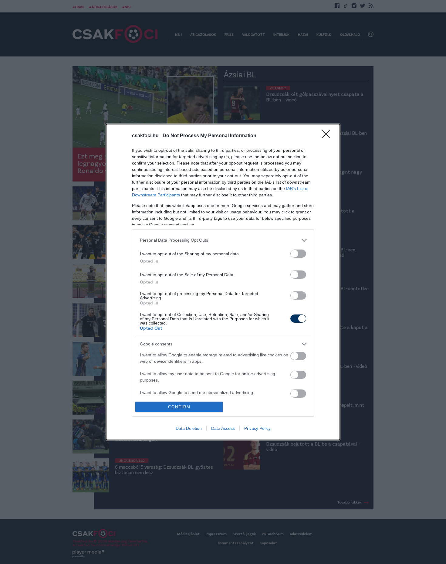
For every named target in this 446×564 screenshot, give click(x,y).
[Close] (328, 136)
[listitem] (223, 240)
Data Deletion (189, 428)
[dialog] (223, 282)
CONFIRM (179, 407)
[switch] (298, 254)
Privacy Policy (257, 428)
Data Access (223, 428)
